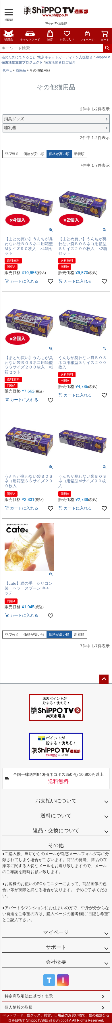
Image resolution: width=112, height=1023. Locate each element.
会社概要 (56, 962)
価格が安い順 (34, 154)
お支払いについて (56, 801)
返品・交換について (56, 830)
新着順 (79, 154)
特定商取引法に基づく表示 (29, 996)
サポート (56, 947)
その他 (56, 845)
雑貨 (50, 39)
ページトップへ (104, 679)
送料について (56, 815)
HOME (6, 70)
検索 (107, 48)
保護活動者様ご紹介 (60, 62)
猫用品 (8, 39)
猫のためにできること (18, 57)
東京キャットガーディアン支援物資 (65, 57)
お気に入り (67, 39)
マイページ (87, 39)
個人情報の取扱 (19, 1007)
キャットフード (30, 39)
